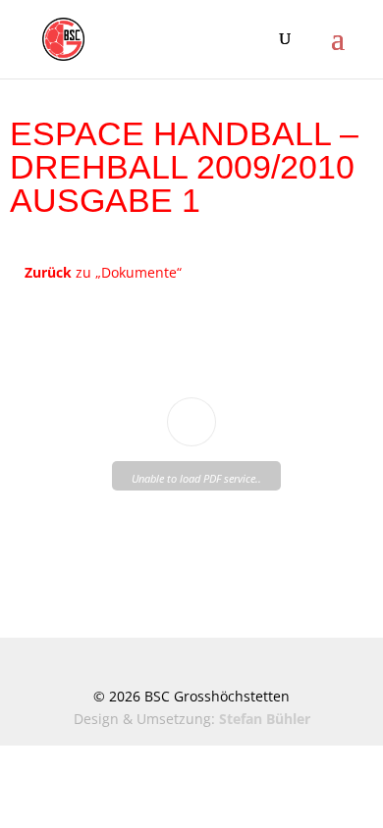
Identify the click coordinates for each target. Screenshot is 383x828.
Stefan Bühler (264, 718)
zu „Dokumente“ (103, 272)
